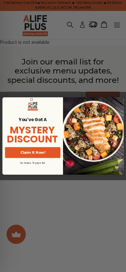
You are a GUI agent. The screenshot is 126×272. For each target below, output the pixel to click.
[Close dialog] (31, 99)
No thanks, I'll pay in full (32, 162)
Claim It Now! (32, 152)
